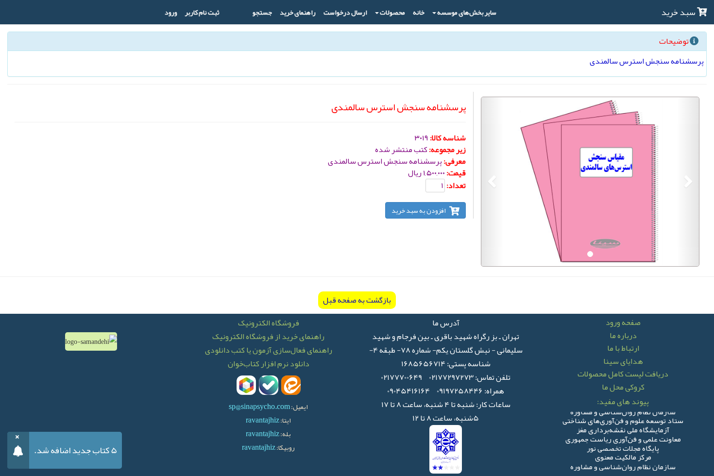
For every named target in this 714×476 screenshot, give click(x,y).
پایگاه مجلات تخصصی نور (623, 446)
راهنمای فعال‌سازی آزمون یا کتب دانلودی (268, 350)
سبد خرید (679, 12)
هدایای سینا (623, 361)
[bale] (268, 385)
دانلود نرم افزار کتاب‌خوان (268, 364)
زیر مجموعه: (447, 149)
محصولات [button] (392, 12)
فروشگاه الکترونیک (268, 323)
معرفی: (454, 161)
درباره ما (623, 335)
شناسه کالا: (448, 138)
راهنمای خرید (298, 12)
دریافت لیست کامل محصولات (623, 374)
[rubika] (246, 385)
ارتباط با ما (623, 348)
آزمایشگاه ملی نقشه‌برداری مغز (623, 428)
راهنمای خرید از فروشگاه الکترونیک (268, 336)
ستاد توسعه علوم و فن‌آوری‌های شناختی (622, 419)
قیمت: (456, 173)
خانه (419, 12)
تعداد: (456, 185)
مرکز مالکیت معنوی (623, 455)
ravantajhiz (262, 420)
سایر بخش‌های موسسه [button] (466, 12)
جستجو (262, 12)
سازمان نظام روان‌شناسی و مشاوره (623, 465)
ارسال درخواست (345, 12)
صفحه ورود (623, 322)
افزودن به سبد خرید (419, 210)
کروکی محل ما (623, 387)
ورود (171, 12)
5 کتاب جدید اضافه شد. (75, 450)
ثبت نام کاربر (202, 12)
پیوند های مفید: (623, 401)
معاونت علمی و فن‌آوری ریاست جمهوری (623, 437)
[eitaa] (291, 385)
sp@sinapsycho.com (259, 406)
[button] (688, 181)
